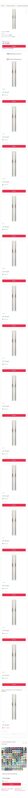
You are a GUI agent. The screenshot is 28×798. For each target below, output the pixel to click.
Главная (2, 5)
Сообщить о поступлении (8, 48)
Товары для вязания (11, 5)
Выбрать (14, 46)
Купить (14, 101)
